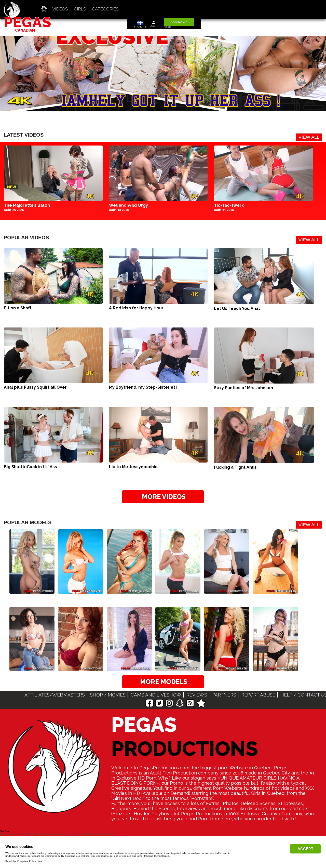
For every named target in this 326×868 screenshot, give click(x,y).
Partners (224, 695)
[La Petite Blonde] (226, 590)
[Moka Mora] (177, 590)
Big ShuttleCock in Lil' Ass (30, 466)
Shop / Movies (108, 695)
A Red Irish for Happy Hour (136, 308)
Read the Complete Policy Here (23, 861)
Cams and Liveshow (156, 695)
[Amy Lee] (275, 590)
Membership (93, 834)
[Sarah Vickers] (80, 590)
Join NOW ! (179, 22)
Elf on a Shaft (18, 308)
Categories (105, 8)
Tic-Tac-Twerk (229, 205)
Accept (305, 849)
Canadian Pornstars (47, 834)
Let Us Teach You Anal (237, 308)
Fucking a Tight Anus (235, 467)
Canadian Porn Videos (21, 834)
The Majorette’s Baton (27, 205)
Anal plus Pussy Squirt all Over (35, 387)
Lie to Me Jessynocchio (133, 466)
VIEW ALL (308, 137)
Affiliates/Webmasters (54, 695)
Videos (60, 8)
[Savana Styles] (129, 590)
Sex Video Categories (72, 834)
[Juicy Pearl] (32, 590)
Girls (80, 8)
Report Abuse (258, 695)
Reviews (196, 695)
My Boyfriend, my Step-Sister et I (143, 387)
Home (3, 834)
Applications (108, 834)
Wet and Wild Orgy (128, 205)
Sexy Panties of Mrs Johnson (243, 387)
